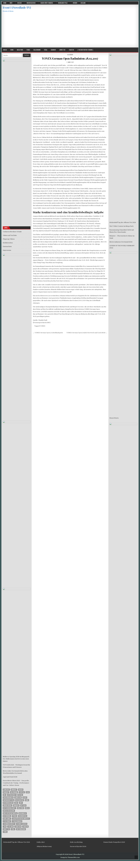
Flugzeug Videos (9, 239)
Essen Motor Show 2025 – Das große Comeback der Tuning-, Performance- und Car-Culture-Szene (16, 783)
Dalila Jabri (41, 842)
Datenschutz (7, 246)
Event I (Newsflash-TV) (17, 7)
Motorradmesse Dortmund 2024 (120, 242)
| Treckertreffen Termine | (85, 50)
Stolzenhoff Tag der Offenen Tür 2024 (16, 842)
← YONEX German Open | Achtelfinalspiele (48, 332)
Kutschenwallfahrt (9, 808)
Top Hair (10, 826)
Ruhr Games (6, 819)
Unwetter (62, 50)
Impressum (7, 250)
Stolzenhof (6, 821)
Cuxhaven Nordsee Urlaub (12, 231)
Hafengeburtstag (8, 800)
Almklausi (6, 790)
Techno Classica (22, 824)
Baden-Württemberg (47, 3)
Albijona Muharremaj (44, 846)
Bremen (75, 3)
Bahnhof (53, 50)
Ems (4, 795)
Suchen (26, 55)
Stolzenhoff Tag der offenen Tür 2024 (122, 222)
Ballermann (36, 50)
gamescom (18, 797)
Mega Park (20, 50)
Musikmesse (22, 813)
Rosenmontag (22, 816)
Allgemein (70, 55)
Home (4, 3)
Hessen (19, 3)
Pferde (14, 816)
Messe (5, 50)
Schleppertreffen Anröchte (20, 819)
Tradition (18, 826)
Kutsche (23, 805)
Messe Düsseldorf (8, 811)
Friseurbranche (8, 797)
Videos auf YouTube (10, 235)
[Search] (136, 49)
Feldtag (20, 795)
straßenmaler (17, 821)
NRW (11, 3)
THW (4, 826)
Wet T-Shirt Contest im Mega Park (121, 226)
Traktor (71, 50)
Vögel (45, 50)
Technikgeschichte (9, 824)
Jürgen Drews (7, 805)
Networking (6, 816)
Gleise (25, 797)
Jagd (16, 803)
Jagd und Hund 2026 (10, 777)
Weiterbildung (21, 829)
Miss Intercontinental (10, 813)
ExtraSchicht (12, 795)
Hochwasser (19, 800)
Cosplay (21, 792)
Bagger (20, 790)
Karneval (16, 805)
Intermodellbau (8, 803)
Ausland (83, 3)
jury (20, 803)
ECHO (27, 792)
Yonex (28, 50)
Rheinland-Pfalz (63, 3)
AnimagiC (14, 790)
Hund (11, 50)
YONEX (42, 326)
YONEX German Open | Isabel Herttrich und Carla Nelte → (86, 332)
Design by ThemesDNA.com (70, 857)
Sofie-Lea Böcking (76, 842)
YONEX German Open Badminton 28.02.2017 (70, 58)
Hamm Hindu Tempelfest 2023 (114, 842)
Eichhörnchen (8, 243)
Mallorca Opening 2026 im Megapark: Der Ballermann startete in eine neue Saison (16, 759)
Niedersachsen (31, 3)
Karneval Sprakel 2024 (78, 846)
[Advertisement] (70, 31)
